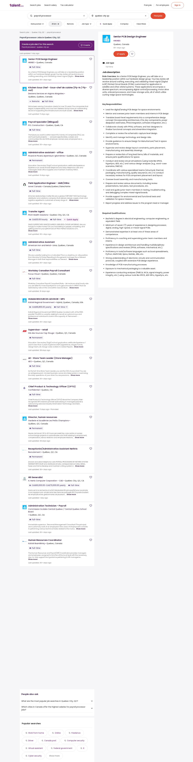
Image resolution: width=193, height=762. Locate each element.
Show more (79, 76)
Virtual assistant (35, 748)
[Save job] (90, 59)
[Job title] (55, 15)
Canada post (50, 740)
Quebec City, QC (38, 32)
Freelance (75, 733)
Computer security (75, 740)
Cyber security (35, 755)
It (83, 748)
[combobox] (57, 15)
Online (58, 733)
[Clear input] (84, 15)
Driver (30, 740)
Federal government (63, 748)
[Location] (116, 15)
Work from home (36, 733)
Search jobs (24, 32)
